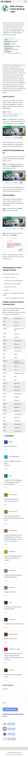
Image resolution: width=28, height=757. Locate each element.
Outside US (15, 48)
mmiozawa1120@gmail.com (12, 501)
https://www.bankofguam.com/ (16, 39)
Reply (5, 449)
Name (5, 703)
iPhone (16, 44)
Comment (6, 689)
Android (12, 44)
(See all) (5, 716)
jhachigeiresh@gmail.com (11, 541)
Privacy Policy (9, 754)
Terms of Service (18, 754)
